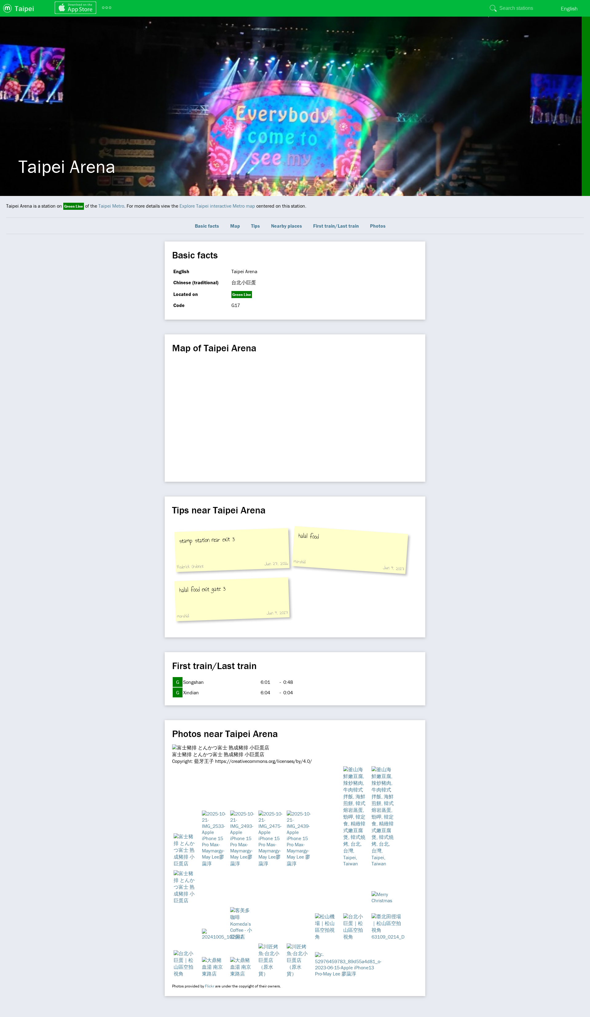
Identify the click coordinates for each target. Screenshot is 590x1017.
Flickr (209, 986)
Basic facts (207, 226)
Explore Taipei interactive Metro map (217, 206)
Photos (378, 226)
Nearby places (286, 226)
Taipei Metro (111, 206)
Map (235, 226)
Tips (255, 226)
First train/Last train (336, 226)
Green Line (73, 206)
